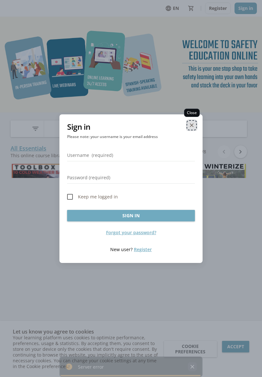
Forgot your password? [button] (131, 232)
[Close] (191, 125)
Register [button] (143, 249)
